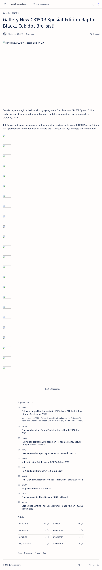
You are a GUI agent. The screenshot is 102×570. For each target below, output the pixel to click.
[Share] (94, 34)
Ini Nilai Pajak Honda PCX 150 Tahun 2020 (42, 471)
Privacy (38, 553)
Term (20, 553)
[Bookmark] (97, 4)
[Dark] (93, 4)
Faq (44, 553)
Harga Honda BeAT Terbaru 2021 (37, 488)
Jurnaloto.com (15, 565)
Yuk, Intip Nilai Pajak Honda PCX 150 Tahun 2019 (45, 462)
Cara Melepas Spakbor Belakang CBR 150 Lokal (45, 497)
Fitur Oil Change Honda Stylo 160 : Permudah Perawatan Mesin (53, 479)
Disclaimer (28, 553)
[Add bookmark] (87, 34)
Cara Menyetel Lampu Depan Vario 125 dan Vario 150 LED (49, 453)
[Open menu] (5, 4)
